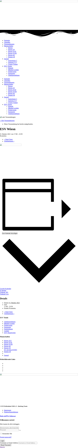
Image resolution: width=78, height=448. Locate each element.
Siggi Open (8, 139)
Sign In (2, 447)
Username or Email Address (9, 443)
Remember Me (7, 434)
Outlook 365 (4, 292)
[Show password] (20, 430)
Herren (10, 48)
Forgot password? (5, 437)
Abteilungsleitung (14, 75)
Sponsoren (11, 73)
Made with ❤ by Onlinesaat (8, 416)
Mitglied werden (13, 70)
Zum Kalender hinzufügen (9, 233)
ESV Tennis (8, 66)
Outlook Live (4, 294)
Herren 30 (11, 49)
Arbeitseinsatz (9, 141)
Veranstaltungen (9, 44)
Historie (10, 68)
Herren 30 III (12, 53)
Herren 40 (11, 55)
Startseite (7, 40)
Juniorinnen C (12, 60)
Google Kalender (5, 289)
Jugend (6, 59)
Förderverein (12, 72)
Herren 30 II (12, 51)
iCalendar (3, 290)
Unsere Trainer (13, 64)
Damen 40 (11, 57)
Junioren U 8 (12, 62)
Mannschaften (8, 46)
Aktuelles (7, 42)
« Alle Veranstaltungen (7, 120)
